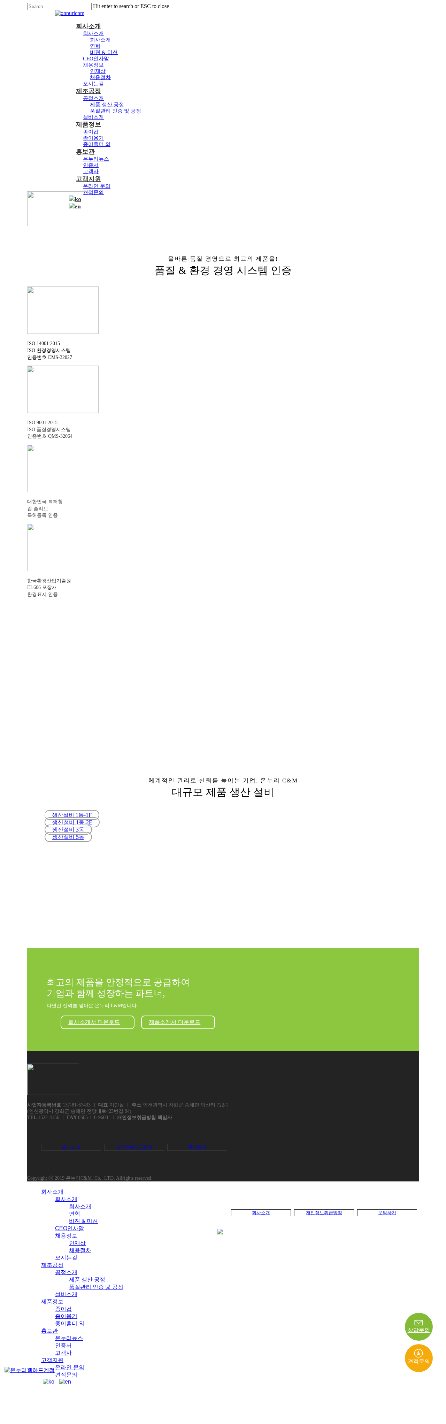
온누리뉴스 (96, 159)
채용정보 (93, 65)
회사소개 (88, 26)
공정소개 (93, 98)
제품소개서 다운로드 (174, 1022)
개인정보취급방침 (134, 1147)
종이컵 (91, 132)
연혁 (95, 46)
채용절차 (100, 77)
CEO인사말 (96, 58)
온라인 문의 (96, 186)
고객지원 (88, 178)
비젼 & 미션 (104, 52)
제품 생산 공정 (107, 104)
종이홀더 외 (96, 144)
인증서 (91, 165)
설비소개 (93, 117)
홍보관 (85, 151)
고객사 (91, 171)
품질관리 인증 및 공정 (115, 111)
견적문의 (93, 192)
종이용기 (93, 138)
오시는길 (93, 83)
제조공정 (88, 90)
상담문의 (419, 1330)
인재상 (98, 71)
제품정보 (88, 124)
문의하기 (197, 1147)
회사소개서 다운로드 (94, 1022)
